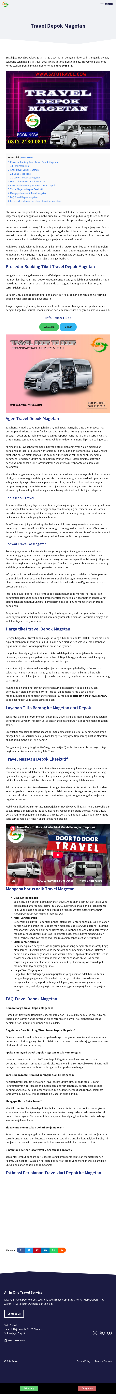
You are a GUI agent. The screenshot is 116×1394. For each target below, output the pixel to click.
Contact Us (14, 1313)
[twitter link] (102, 1333)
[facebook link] (109, 1333)
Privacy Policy (84, 1361)
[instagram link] (95, 1333)
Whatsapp (49, 327)
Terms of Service (103, 1361)
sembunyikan (27, 157)
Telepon (68, 327)
